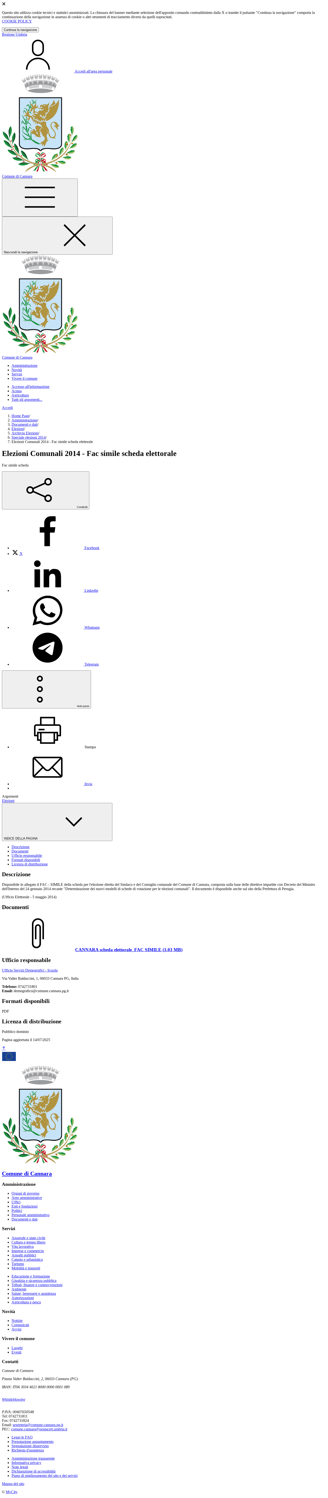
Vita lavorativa (23, 1246)
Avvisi (16, 1329)
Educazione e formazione (31, 1276)
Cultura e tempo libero (28, 1242)
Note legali (20, 1467)
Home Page (20, 416)
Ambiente (19, 1289)
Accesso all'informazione (30, 387)
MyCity (12, 1492)
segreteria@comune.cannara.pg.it (38, 1425)
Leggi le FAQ (22, 1437)
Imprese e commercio (28, 1251)
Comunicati (20, 1325)
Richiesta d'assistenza (28, 1450)
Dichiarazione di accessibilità (33, 1471)
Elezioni (18, 429)
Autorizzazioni (23, 1298)
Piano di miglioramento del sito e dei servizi (45, 1476)
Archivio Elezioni (25, 433)
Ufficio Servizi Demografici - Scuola (30, 970)
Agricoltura (20, 395)
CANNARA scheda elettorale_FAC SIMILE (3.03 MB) (128, 949)
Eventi (16, 1352)
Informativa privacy (26, 1463)
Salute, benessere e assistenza (34, 1293)
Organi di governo (25, 1193)
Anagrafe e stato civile (28, 1238)
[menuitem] (55, 548)
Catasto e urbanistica (27, 1259)
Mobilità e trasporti (26, 1268)
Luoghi (17, 1348)
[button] (24, 365)
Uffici (16, 1202)
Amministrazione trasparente (33, 1458)
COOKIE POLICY (17, 21)
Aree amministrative (27, 1198)
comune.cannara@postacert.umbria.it (39, 1429)
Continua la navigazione (20, 30)
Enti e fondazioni (24, 1206)
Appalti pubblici (24, 1255)
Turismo (18, 1264)
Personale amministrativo (30, 1215)
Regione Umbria (14, 34)
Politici (17, 1211)
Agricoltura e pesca (26, 1302)
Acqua (17, 391)
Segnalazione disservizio (30, 1446)
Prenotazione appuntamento (33, 1442)
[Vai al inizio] (4, 1048)
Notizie (17, 1321)
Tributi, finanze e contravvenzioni (37, 1285)
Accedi (7, 408)
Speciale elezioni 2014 (29, 437)
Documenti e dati (24, 424)
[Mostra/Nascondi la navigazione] (40, 198)
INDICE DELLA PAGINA (21, 838)
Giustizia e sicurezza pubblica (34, 1281)
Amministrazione (24, 420)
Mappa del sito (13, 1484)
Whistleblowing (13, 1399)
